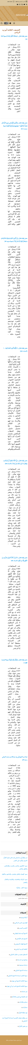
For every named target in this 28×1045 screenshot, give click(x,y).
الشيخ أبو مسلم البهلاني (20, 933)
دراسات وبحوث (23, 965)
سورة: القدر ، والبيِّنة (21, 887)
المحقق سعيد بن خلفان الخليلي (18, 954)
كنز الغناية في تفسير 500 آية (19, 997)
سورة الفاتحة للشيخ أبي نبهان (19, 981)
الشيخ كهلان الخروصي (21, 944)
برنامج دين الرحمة (22, 960)
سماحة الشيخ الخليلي (21, 970)
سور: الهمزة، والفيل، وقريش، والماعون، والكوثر (14, 874)
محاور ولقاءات (23, 1002)
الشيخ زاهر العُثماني (22, 938)
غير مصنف (24, 991)
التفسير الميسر (23, 928)
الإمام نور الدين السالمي (21, 923)
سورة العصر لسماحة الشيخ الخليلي (17, 975)
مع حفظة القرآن (23, 1012)
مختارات (25, 1007)
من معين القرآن (23, 1026)
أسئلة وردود (24, 917)
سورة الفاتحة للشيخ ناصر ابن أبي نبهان (17, 986)
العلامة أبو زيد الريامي (21, 949)
